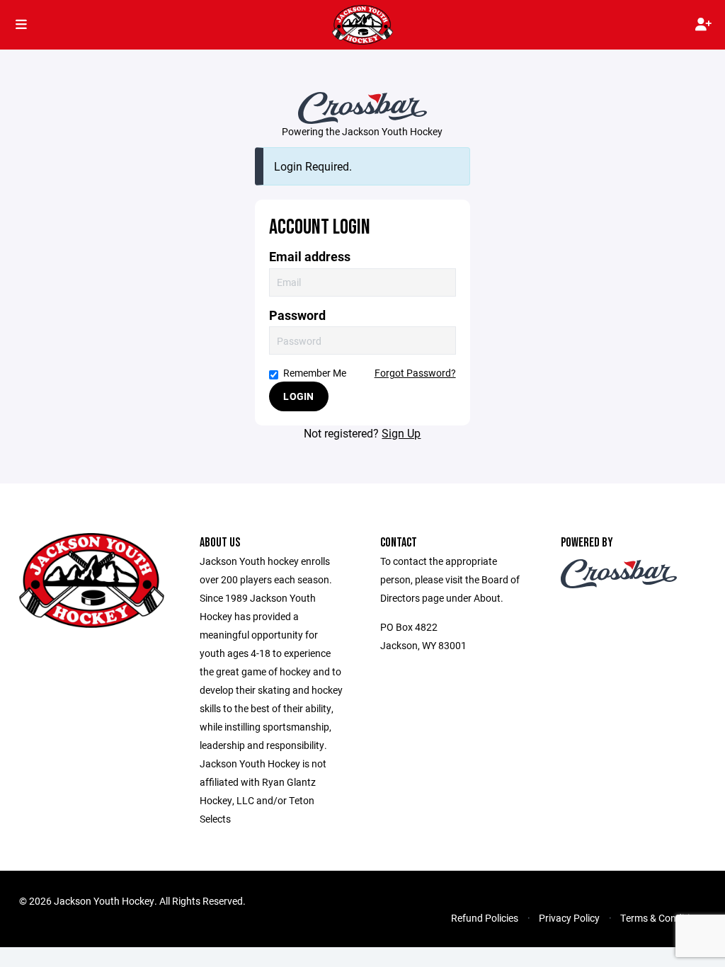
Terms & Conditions (663, 918)
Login (298, 396)
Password (297, 315)
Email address (309, 256)
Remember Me (314, 372)
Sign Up (401, 432)
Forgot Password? (415, 372)
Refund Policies (484, 918)
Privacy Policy (569, 918)
